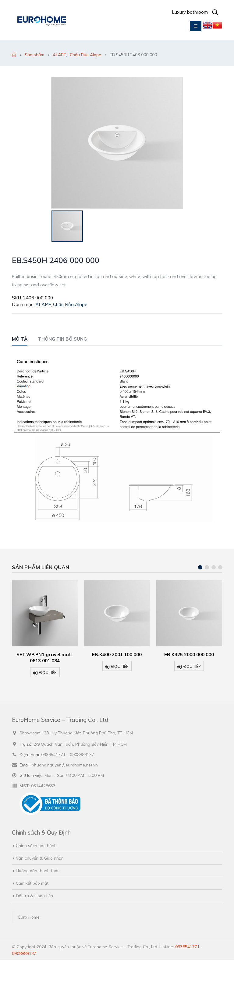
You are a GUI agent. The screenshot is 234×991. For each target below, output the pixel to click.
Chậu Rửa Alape (70, 304)
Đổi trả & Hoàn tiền (34, 895)
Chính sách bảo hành (36, 845)
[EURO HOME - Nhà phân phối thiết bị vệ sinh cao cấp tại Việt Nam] (42, 20)
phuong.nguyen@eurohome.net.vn (65, 764)
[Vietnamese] (217, 26)
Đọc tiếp (48, 672)
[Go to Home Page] (14, 54)
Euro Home (29, 917)
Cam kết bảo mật (32, 883)
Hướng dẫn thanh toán (38, 870)
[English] (207, 26)
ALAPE (43, 304)
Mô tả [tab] (19, 339)
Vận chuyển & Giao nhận (40, 858)
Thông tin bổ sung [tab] (62, 339)
